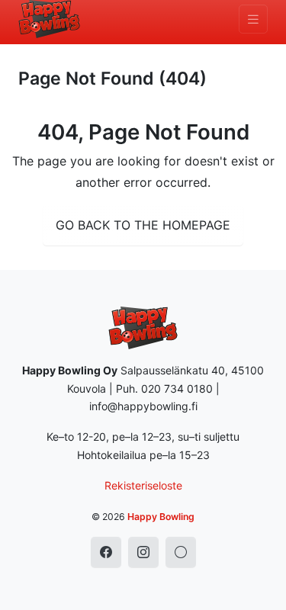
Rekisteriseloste (143, 485)
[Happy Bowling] (49, 19)
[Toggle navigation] (253, 19)
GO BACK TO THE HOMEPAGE (143, 225)
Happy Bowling (160, 516)
